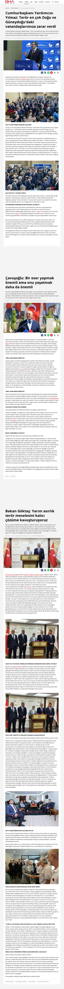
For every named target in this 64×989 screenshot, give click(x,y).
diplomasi (13, 476)
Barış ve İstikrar (32, 981)
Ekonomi (41, 2)
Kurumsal (47, 2)
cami (22, 369)
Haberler (7, 8)
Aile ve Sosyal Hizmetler (12, 525)
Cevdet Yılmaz (25, 31)
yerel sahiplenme (49, 294)
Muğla (7, 343)
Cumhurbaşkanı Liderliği (21, 981)
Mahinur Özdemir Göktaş (31, 525)
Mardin (41, 574)
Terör (32, 31)
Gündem (21, 2)
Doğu (10, 33)
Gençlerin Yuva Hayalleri (43, 981)
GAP (21, 77)
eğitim (14, 420)
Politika (26, 2)
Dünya (35, 2)
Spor (31, 2)
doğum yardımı (16, 666)
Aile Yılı (29, 586)
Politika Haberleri (15, 8)
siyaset (7, 476)
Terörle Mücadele (9, 981)
